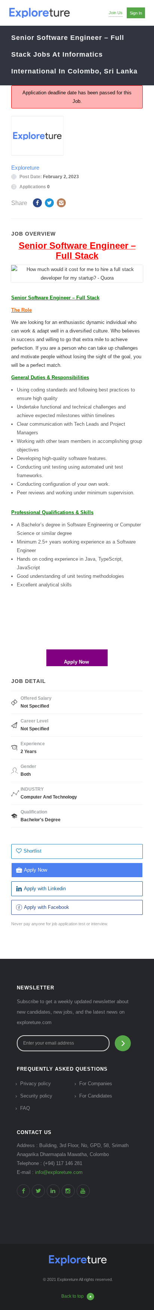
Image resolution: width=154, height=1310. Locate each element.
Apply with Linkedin (45, 888)
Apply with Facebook (46, 907)
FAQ (25, 1108)
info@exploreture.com (59, 1172)
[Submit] (123, 1043)
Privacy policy (35, 1083)
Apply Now (35, 870)
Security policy (36, 1096)
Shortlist (32, 851)
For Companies (95, 1083)
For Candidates (95, 1096)
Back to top (72, 1296)
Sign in (136, 13)
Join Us (116, 12)
